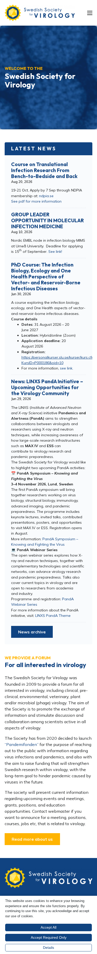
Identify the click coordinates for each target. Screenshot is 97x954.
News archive (32, 631)
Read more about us (32, 839)
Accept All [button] (48, 927)
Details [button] (48, 947)
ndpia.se (46, 196)
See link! (55, 251)
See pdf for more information (36, 201)
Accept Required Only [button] (48, 937)
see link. (66, 368)
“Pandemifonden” (22, 744)
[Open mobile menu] (89, 13)
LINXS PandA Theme (53, 615)
